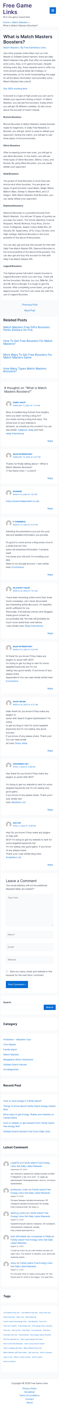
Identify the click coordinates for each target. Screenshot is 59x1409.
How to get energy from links (31, 1339)
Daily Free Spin (9, 1317)
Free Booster (33, 1321)
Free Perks (26, 1330)
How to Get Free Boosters (13, 1344)
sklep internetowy (15, 433)
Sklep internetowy (34, 626)
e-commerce (19, 522)
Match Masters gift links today (15, 1352)
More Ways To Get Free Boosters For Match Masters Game (27, 356)
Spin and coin (33, 1352)
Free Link (6, 1330)
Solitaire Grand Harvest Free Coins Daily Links (26, 1131)
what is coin (8, 1357)
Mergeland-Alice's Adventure (18, 1059)
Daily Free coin (45, 1313)
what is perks (37, 1357)
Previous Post (30, 305)
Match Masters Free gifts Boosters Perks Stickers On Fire (26, 328)
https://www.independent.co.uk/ (22, 501)
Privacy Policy (30, 1388)
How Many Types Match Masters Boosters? (24, 370)
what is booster (46, 1352)
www (13, 1263)
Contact (29, 1399)
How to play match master (34, 1344)
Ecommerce (18, 567)
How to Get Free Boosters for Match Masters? (27, 342)
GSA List (17, 823)
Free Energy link (24, 1326)
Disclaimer (29, 1392)
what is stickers (9, 1361)
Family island (10, 1049)
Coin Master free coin (11, 1313)
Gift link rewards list (11, 1339)
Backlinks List (19, 802)
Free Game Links (17, 9)
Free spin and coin (10, 1335)
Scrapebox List (20, 764)
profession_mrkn (19, 1189)
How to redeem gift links (12, 1348)
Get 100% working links (15, 88)
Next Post (29, 310)
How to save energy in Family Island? (22, 1101)
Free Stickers (24, 1335)
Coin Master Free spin (29, 1313)
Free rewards (36, 1330)
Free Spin (46, 1330)
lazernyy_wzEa (18, 1213)
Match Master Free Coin (33, 1348)
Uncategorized (10, 1069)
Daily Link (20, 1317)
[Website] (29, 960)
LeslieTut (15, 1162)
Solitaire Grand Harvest (15, 1064)
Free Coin (42, 1321)
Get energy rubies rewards (40, 1335)
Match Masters (11, 47)
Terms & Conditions (29, 1395)
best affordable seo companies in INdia (31, 1236)
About (29, 1402)
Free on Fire (16, 1330)
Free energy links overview (42, 1326)
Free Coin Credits (10, 1326)
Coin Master (9, 1044)
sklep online (19, 702)
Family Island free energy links (15, 1321)
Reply (50, 441)
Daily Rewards (30, 1317)
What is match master (22, 1357)
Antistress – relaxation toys (17, 1039)
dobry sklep (19, 402)
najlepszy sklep (26, 430)
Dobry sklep (21, 743)
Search (49, 1007)
